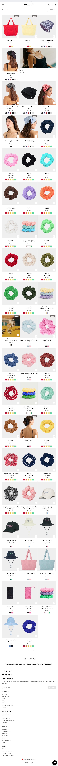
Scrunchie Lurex (47, 474)
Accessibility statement (7, 705)
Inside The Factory (6, 731)
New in (30, 0)
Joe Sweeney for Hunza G (8, 755)
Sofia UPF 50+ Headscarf (11, 74)
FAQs (3, 698)
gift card (34, 664)
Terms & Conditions (6, 740)
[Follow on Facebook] (11, 674)
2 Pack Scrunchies (11, 339)
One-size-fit (4, 749)
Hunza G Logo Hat (29, 541)
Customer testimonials (7, 751)
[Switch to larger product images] (2, 9)
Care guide (4, 707)
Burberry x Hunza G (6, 753)
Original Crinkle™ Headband (11, 141)
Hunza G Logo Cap (47, 507)
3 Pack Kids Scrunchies (29, 241)
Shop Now (22, 72)
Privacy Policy (5, 742)
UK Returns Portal (6, 718)
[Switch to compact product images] (7, 9)
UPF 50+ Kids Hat (11, 641)
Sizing (3, 700)
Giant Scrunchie (47, 341)
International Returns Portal (8, 720)
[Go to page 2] (33, 650)
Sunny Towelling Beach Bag (29, 574)
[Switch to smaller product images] (5, 9)
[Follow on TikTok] (6, 674)
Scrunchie (47, 141)
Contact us (4, 694)
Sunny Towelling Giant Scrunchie (29, 341)
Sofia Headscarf (29, 141)
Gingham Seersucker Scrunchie (11, 474)
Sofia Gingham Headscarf (47, 41)
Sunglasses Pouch (11, 607)
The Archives (5, 735)
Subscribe (52, 687)
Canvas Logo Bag (11, 41)
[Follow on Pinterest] (9, 674)
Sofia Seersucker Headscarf (29, 107)
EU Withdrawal (5, 722)
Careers (4, 738)
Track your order (6, 696)
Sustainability (5, 733)
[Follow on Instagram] (3, 674)
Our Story (4, 729)
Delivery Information (6, 714)
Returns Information (6, 716)
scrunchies (12, 664)
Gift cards (4, 703)
